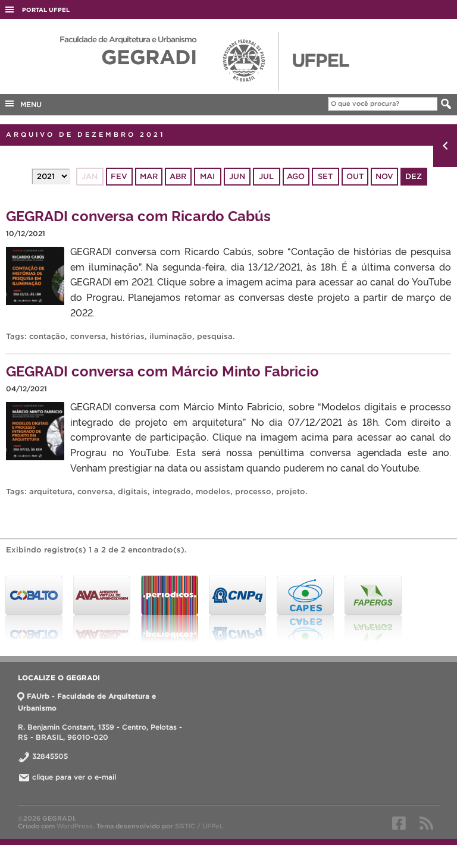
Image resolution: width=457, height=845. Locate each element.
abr (178, 176)
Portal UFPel (46, 10)
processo (253, 491)
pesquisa (215, 336)
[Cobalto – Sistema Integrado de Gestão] (33, 609)
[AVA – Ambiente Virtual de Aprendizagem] (101, 609)
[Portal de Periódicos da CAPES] (169, 609)
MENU (28, 104)
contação (47, 336)
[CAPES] (305, 609)
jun (237, 176)
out (355, 176)
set (325, 176)
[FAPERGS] (373, 609)
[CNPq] (237, 609)
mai (207, 176)
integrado (171, 491)
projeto (290, 491)
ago (296, 176)
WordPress (75, 826)
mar (149, 176)
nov (384, 176)
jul (266, 176)
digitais (133, 491)
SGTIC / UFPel (198, 826)
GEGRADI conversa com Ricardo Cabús (138, 215)
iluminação (170, 336)
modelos (213, 491)
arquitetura (51, 491)
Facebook (399, 823)
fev (119, 176)
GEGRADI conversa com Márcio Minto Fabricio (162, 370)
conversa (88, 336)
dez (413, 176)
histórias (128, 336)
